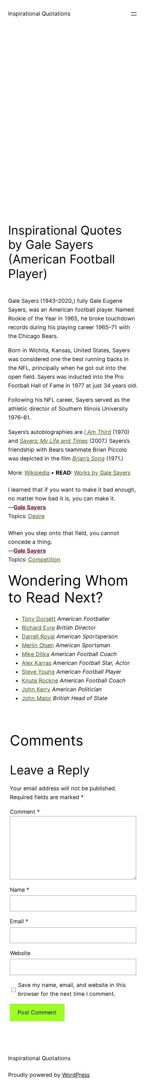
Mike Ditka (35, 654)
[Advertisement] (73, 123)
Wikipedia (37, 472)
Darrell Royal (38, 636)
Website (20, 953)
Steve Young (38, 671)
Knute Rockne (40, 680)
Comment (25, 811)
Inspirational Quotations (39, 13)
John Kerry (36, 689)
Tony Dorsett (39, 618)
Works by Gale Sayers (102, 472)
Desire (36, 516)
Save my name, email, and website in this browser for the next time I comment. (72, 989)
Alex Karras (36, 662)
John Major (36, 698)
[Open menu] (134, 14)
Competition (44, 559)
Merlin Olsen (38, 645)
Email (19, 921)
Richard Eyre (38, 627)
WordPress (76, 1074)
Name (19, 889)
